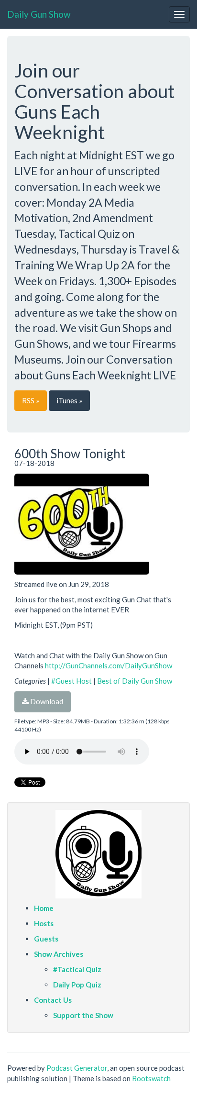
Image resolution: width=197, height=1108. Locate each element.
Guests (46, 938)
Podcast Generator (76, 1068)
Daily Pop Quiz (77, 984)
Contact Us (53, 1000)
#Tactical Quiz (77, 969)
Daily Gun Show (39, 14)
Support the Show (83, 1015)
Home (44, 908)
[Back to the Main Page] (98, 854)
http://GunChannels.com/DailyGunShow (108, 665)
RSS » (30, 400)
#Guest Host (71, 680)
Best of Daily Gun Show (134, 680)
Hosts (44, 923)
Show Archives (58, 954)
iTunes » (69, 400)
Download (46, 701)
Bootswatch (151, 1078)
